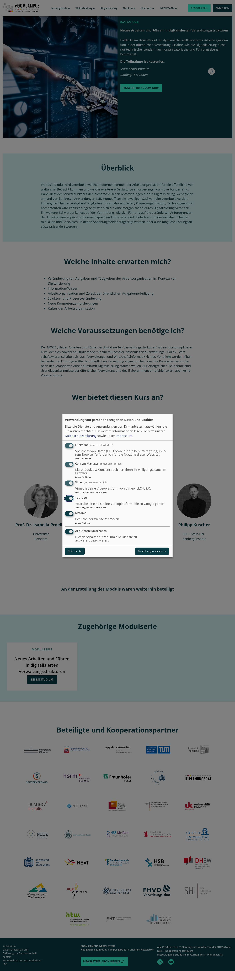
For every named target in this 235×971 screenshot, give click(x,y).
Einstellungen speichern (152, 551)
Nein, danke (75, 551)
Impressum (124, 436)
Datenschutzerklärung (81, 436)
